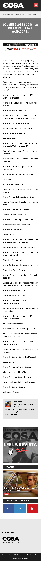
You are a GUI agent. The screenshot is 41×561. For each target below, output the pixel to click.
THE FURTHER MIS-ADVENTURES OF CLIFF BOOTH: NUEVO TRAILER (20, 489)
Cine (6, 494)
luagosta (17, 402)
